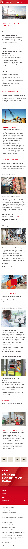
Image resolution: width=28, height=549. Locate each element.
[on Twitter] (10, 459)
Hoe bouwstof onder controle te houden (12, 266)
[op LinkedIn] (17, 459)
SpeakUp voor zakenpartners (8, 524)
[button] (14, 282)
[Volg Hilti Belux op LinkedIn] (10, 545)
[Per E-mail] (24, 459)
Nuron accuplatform (7, 214)
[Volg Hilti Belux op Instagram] (6, 545)
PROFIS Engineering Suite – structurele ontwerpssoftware (12, 348)
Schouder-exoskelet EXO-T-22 (10, 216)
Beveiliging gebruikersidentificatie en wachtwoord (12, 517)
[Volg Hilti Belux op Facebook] (3, 545)
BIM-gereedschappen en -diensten (11, 351)
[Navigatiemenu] (2, 2)
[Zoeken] (24, 2)
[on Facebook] (4, 459)
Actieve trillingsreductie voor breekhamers (9, 220)
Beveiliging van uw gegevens (8, 507)
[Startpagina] (7, 2)
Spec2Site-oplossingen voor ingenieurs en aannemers (12, 393)
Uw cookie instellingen (7, 522)
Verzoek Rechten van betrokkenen (9, 519)
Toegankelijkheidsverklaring (8, 529)
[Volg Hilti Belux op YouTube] (13, 545)
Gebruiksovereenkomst (7, 514)
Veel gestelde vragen (6, 509)
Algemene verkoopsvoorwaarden (9, 512)
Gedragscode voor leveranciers (8, 527)
